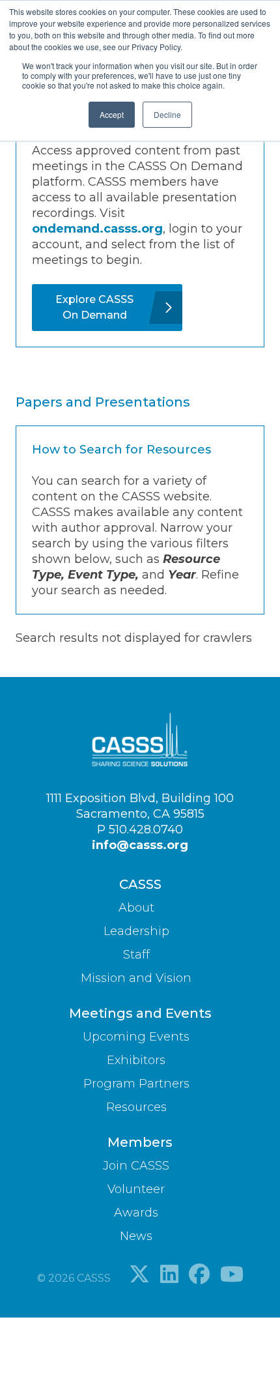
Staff (136, 954)
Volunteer (136, 1189)
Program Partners (136, 1083)
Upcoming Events (136, 1037)
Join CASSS (136, 1166)
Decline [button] (167, 114)
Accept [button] (112, 114)
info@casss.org (140, 845)
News (136, 1236)
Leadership (136, 931)
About (136, 908)
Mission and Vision (136, 978)
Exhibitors (136, 1060)
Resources (136, 1107)
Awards (136, 1212)
